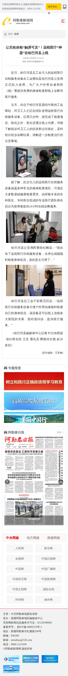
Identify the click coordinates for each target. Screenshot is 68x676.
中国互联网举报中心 (12, 4)
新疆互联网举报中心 (33, 4)
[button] (7, 482)
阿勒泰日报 (16, 432)
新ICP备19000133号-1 (29, 626)
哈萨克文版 (52, 7)
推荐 (16, 34)
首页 (10, 34)
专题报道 (14, 368)
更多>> (60, 432)
